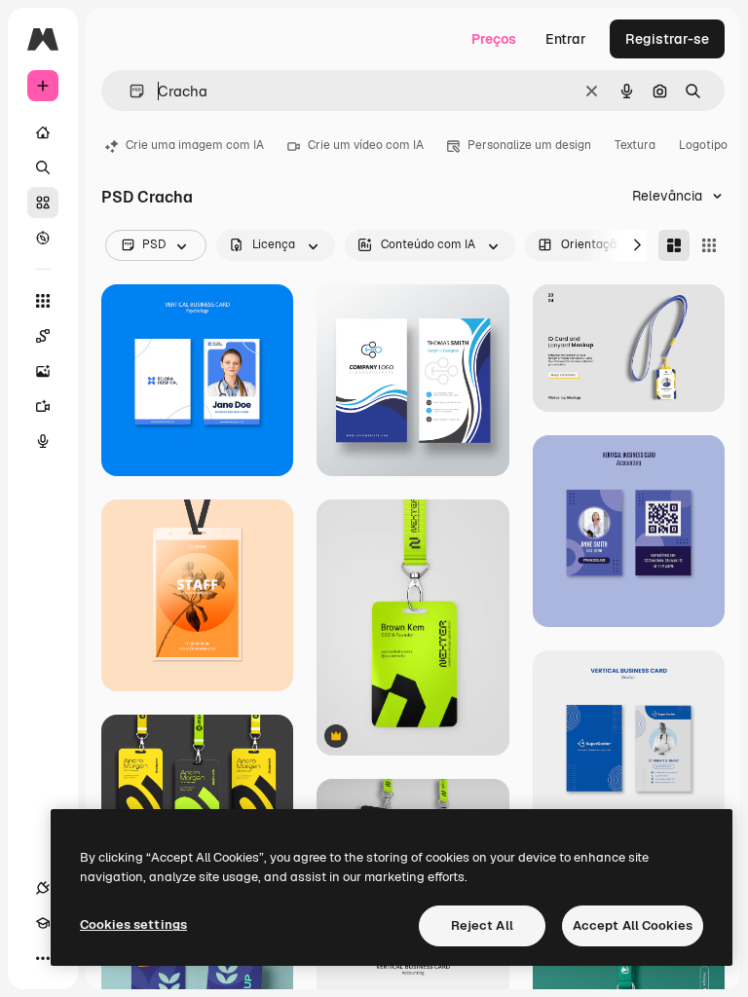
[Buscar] (42, 167)
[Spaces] (42, 335)
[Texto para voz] (42, 441)
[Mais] (42, 958)
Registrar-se (667, 39)
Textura (635, 145)
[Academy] (42, 923)
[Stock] (42, 202)
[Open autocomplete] (129, 91)
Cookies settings (133, 924)
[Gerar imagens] (42, 371)
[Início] (42, 132)
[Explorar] (42, 237)
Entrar (565, 39)
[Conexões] (42, 888)
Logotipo (703, 145)
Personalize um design (529, 145)
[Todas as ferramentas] (42, 300)
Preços (493, 39)
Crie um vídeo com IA (366, 145)
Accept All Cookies (632, 925)
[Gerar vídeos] (42, 406)
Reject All (482, 925)
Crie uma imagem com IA (195, 145)
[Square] (709, 245)
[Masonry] (674, 245)
